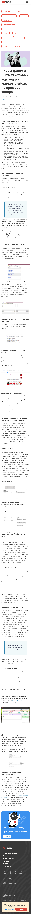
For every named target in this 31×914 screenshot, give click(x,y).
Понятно (21, 909)
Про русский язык (20, 42)
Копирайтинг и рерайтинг (9, 15)
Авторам (5, 33)
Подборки (17, 29)
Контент (5, 29)
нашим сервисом (17, 700)
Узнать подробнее (9, 909)
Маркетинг (6, 37)
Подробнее (7, 836)
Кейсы (18, 11)
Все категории (7, 11)
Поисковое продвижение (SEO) (10, 24)
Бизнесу (16, 33)
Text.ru (4, 99)
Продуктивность (19, 37)
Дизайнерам (6, 42)
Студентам (17, 46)
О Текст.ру (6, 46)
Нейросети (24, 15)
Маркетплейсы (7, 20)
